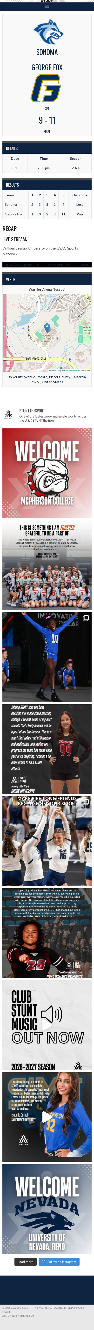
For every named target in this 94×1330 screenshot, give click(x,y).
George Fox (13, 214)
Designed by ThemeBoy (18, 1315)
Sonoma (11, 204)
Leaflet (53, 370)
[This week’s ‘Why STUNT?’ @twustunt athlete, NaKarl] (47, 933)
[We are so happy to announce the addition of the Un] (47, 1209)
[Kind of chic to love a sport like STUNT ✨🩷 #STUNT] (47, 841)
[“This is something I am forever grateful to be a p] (47, 565)
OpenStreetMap (73, 370)
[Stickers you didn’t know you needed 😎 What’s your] (47, 657)
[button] (47, 328)
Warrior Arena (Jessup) (47, 289)
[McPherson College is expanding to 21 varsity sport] (47, 473)
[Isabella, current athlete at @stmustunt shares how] (47, 1117)
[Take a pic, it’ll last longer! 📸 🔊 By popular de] (47, 1025)
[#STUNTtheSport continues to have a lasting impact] (47, 749)
